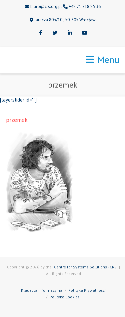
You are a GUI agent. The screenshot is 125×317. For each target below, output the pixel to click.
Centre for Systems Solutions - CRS (85, 266)
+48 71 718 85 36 (85, 6)
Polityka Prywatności (87, 290)
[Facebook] (40, 33)
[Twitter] (55, 33)
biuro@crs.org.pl (46, 6)
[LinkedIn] (70, 33)
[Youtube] (84, 33)
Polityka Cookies (65, 296)
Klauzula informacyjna (41, 290)
